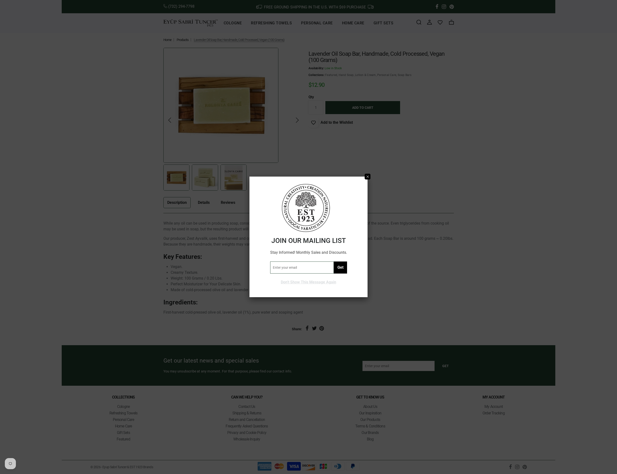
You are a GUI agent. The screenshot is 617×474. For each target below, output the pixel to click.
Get (340, 267)
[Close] (367, 176)
